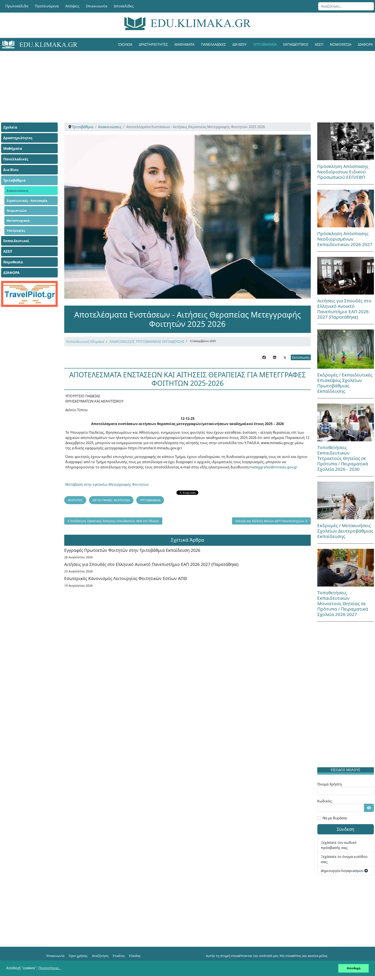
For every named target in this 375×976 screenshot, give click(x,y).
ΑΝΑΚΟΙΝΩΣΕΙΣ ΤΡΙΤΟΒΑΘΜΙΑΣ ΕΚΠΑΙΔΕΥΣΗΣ (146, 341)
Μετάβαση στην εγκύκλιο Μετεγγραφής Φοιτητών (107, 484)
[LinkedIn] (274, 357)
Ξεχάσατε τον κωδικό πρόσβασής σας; (339, 845)
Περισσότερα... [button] (49, 968)
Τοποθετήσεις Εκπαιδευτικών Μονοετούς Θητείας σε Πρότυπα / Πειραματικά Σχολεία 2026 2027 (342, 603)
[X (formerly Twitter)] (285, 357)
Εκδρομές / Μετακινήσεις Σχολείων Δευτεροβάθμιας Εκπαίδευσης (345, 530)
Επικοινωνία (96, 6)
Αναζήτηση (100, 956)
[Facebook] (264, 357)
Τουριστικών (16, 211)
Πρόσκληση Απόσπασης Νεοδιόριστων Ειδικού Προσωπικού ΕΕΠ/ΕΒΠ (342, 171)
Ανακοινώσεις (17, 191)
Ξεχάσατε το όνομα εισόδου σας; (344, 859)
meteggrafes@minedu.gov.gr (273, 467)
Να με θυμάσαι (334, 818)
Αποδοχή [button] (353, 968)
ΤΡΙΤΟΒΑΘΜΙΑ (150, 500)
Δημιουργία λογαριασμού (342, 870)
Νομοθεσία (340, 44)
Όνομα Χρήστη (329, 784)
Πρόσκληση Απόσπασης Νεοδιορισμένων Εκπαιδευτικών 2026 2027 (344, 238)
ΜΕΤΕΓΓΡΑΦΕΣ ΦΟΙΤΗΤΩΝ (111, 500)
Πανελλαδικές (213, 44)
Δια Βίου (239, 44)
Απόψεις (72, 6)
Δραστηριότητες (153, 44)
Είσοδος (135, 956)
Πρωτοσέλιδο (16, 6)
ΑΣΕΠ (319, 44)
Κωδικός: (324, 801)
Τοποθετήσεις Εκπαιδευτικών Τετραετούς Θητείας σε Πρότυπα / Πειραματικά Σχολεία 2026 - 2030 (342, 458)
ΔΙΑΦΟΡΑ (11, 272)
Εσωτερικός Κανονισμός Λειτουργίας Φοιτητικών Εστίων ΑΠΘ (125, 578)
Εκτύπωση (300, 357)
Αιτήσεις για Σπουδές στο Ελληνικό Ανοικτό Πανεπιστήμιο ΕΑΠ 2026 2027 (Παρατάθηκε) (151, 564)
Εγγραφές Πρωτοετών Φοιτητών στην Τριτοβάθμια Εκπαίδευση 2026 (132, 550)
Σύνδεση (345, 829)
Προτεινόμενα (47, 6)
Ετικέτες (119, 956)
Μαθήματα (184, 44)
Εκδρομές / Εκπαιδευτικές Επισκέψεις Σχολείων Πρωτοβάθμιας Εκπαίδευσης (344, 383)
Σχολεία (125, 44)
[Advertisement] (178, 81)
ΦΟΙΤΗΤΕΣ (75, 500)
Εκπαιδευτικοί (295, 44)
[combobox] (346, 6)
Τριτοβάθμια (265, 44)
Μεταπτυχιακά (18, 220)
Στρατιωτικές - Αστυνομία (27, 201)
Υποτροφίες (16, 230)
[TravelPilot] (29, 294)
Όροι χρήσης (78, 956)
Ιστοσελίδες (124, 6)
